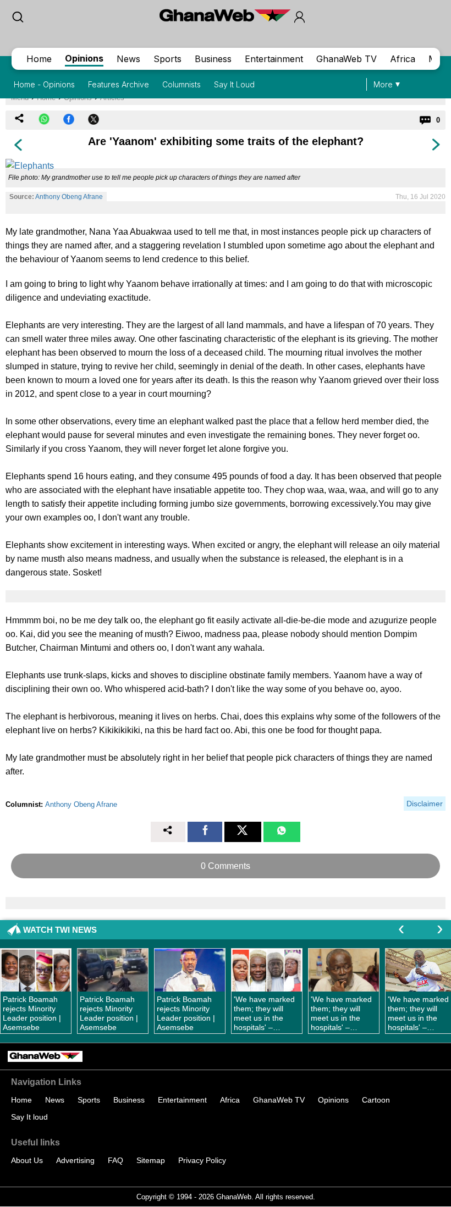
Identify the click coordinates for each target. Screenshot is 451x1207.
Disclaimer (424, 803)
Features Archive (118, 84)
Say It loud (29, 1116)
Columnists (181, 84)
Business (213, 58)
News (128, 58)
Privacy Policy (202, 1160)
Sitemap (150, 1160)
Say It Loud (234, 84)
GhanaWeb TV (346, 58)
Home (39, 58)
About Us (27, 1160)
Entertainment (274, 58)
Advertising (75, 1160)
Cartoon (376, 1099)
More (383, 84)
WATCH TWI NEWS (60, 929)
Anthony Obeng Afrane (69, 197)
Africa (402, 58)
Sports (167, 58)
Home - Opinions (44, 84)
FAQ (115, 1160)
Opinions (84, 58)
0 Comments (225, 866)
